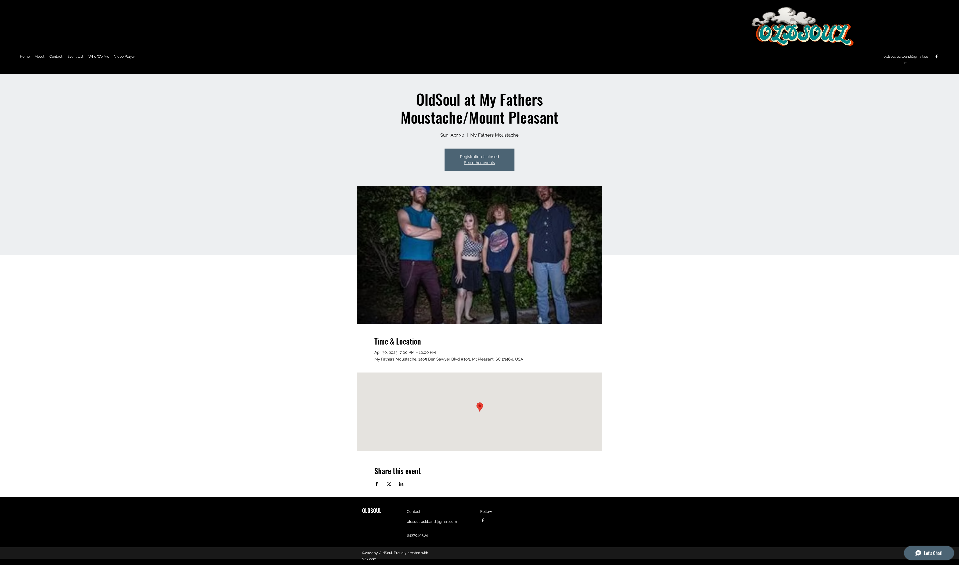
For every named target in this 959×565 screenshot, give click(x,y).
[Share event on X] (389, 484)
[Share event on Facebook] (376, 484)
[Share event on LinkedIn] (401, 484)
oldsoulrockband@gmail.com (432, 521)
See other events (479, 162)
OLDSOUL (371, 510)
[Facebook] (936, 56)
